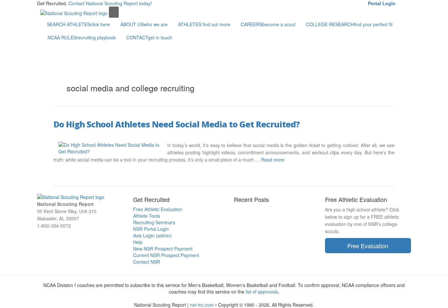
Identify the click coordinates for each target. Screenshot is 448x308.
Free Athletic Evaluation (157, 209)
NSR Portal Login (151, 229)
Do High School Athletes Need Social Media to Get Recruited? (176, 124)
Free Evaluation (367, 245)
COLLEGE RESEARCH (349, 24)
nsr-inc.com (202, 304)
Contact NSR (146, 261)
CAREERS (268, 24)
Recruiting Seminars (154, 222)
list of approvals (262, 291)
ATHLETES (204, 24)
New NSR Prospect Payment (163, 248)
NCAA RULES (82, 37)
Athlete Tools (146, 215)
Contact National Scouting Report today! (110, 3)
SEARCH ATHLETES (78, 24)
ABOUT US (144, 24)
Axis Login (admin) (152, 235)
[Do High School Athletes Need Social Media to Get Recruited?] (110, 147)
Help (138, 242)
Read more (272, 159)
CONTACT (149, 37)
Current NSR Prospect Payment (166, 255)
